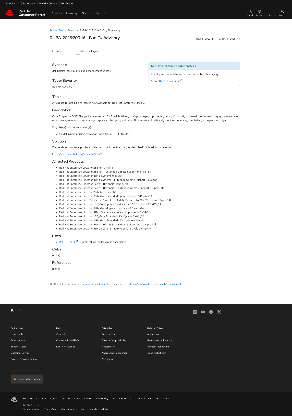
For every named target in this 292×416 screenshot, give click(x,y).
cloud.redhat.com (156, 352)
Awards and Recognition (115, 352)
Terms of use (50, 409)
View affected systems (165, 81)
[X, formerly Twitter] (219, 313)
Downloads (29, 3)
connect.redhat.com (158, 346)
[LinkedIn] (195, 313)
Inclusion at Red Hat (121, 398)
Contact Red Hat (82, 398)
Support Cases (18, 346)
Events (53, 398)
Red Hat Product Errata (62, 30)
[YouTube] (203, 313)
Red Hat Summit (163, 398)
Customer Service (20, 352)
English (259, 15)
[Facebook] (211, 313)
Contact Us (62, 334)
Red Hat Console (48, 3)
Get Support (68, 3)
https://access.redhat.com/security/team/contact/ (156, 284)
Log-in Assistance (65, 346)
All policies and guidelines (72, 409)
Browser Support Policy (114, 340)
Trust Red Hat (109, 334)
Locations (65, 398)
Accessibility (108, 346)
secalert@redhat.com (94, 284)
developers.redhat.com (159, 340)
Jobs (44, 398)
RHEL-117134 (67, 242)
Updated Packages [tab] (87, 51)
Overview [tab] (57, 51)
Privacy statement (31, 409)
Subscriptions (12, 3)
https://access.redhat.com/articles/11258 (76, 154)
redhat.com (153, 334)
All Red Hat (271, 15)
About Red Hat (30, 398)
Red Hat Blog (101, 398)
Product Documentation (24, 359)
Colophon (107, 359)
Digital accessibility (98, 409)
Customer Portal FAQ (67, 340)
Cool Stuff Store (143, 398)
